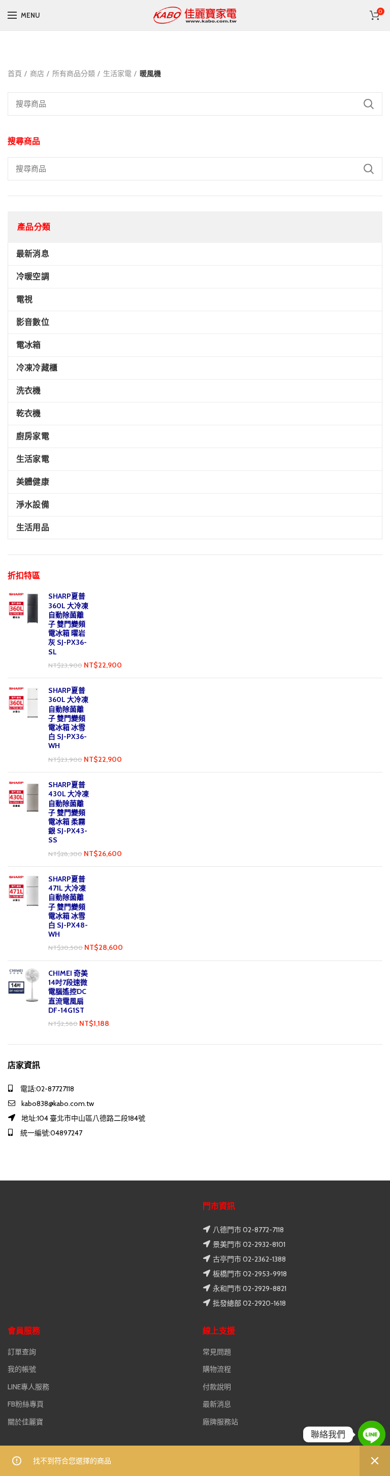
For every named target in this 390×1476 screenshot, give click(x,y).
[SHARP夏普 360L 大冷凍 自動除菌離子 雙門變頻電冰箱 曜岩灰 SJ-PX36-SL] (24, 631)
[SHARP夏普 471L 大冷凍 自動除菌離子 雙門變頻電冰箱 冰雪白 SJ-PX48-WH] (24, 913)
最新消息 (217, 1404)
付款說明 (217, 1386)
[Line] (371, 1434)
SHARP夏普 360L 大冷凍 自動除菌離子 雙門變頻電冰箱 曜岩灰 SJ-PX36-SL (68, 624)
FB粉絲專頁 (26, 1404)
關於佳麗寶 (25, 1421)
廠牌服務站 (220, 1421)
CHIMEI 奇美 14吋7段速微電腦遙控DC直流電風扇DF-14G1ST (68, 992)
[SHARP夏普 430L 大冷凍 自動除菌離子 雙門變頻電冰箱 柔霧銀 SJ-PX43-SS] (24, 819)
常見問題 (217, 1351)
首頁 (15, 73)
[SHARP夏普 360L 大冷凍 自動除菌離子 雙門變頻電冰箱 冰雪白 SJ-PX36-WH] (24, 725)
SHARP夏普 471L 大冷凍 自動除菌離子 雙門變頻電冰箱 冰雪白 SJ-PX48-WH (68, 906)
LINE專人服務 (28, 1386)
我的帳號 (22, 1369)
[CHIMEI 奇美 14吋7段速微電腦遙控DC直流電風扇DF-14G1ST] (24, 999)
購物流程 (217, 1369)
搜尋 (368, 168)
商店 (37, 73)
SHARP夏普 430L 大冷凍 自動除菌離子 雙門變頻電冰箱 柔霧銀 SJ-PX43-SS (68, 812)
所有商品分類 (73, 73)
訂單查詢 (22, 1351)
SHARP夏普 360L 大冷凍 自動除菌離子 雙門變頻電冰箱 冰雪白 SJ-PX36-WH (68, 718)
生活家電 (117, 73)
